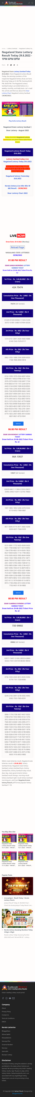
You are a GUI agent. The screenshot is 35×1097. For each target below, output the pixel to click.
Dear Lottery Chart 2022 (18, 193)
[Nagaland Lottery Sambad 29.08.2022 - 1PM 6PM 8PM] (17, 109)
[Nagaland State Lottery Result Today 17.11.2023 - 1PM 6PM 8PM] (9, 855)
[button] (29, 2)
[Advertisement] (17, 26)
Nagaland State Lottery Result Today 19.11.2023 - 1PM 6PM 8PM (9, 846)
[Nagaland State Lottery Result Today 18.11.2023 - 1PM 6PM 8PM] (25, 838)
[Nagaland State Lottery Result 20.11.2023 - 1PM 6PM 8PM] (25, 855)
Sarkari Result (19, 1091)
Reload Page (17, 247)
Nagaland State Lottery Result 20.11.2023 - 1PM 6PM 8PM (25, 863)
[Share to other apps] (17, 65)
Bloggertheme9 (17, 1093)
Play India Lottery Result (17, 121)
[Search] (32, 2)
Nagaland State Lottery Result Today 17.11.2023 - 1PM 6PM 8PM (9, 863)
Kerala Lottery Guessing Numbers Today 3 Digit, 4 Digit (18, 931)
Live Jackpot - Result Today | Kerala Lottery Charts (16, 899)
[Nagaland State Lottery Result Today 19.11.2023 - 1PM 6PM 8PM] (9, 838)
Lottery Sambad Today (22, 71)
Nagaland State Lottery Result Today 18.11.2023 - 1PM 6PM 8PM (25, 846)
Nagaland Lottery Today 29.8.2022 (17, 161)
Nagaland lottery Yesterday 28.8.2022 (17, 177)
